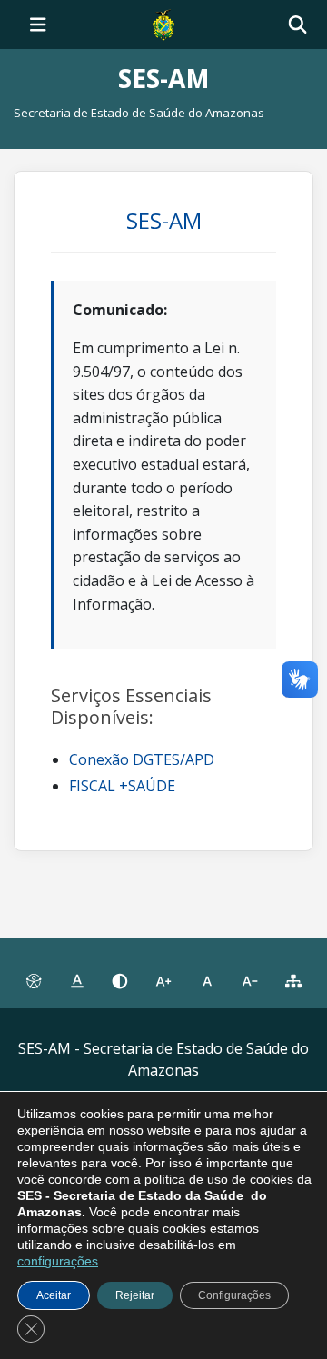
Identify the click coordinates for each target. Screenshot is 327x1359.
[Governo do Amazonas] (163, 23)
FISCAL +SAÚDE (122, 786)
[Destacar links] (77, 981)
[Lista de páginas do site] (293, 981)
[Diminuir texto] (251, 981)
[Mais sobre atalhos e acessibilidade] (34, 981)
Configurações (234, 1295)
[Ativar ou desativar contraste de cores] (120, 981)
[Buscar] (297, 25)
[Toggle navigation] (38, 24)
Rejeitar (134, 1295)
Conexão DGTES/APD (141, 759)
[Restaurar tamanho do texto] (207, 981)
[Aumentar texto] (163, 981)
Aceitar (53, 1295)
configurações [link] (57, 1261)
